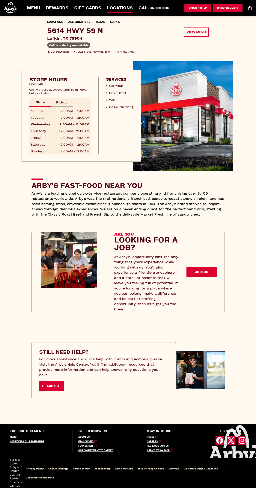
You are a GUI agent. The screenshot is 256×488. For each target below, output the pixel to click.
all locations (79, 22)
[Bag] (250, 8)
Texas (100, 22)
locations (55, 22)
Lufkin (115, 22)
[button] (11, 7)
